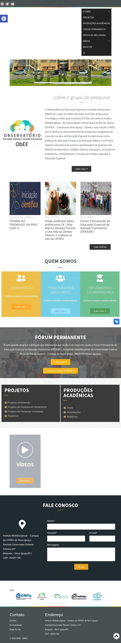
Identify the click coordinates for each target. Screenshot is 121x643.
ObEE (17, 32)
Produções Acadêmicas (96, 23)
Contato (13, 621)
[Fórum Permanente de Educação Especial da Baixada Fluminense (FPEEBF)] (95, 198)
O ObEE (87, 11)
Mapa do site (15, 629)
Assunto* (52, 533)
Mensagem (53, 545)
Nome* (50, 521)
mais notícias (100, 247)
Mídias (86, 41)
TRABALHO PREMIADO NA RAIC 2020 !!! (24, 224)
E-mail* (93, 533)
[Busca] (96, 53)
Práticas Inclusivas (94, 35)
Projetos (88, 17)
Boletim (87, 47)
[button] (81, 169)
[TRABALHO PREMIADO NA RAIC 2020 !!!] (25, 198)
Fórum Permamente (94, 29)
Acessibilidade (16, 625)
